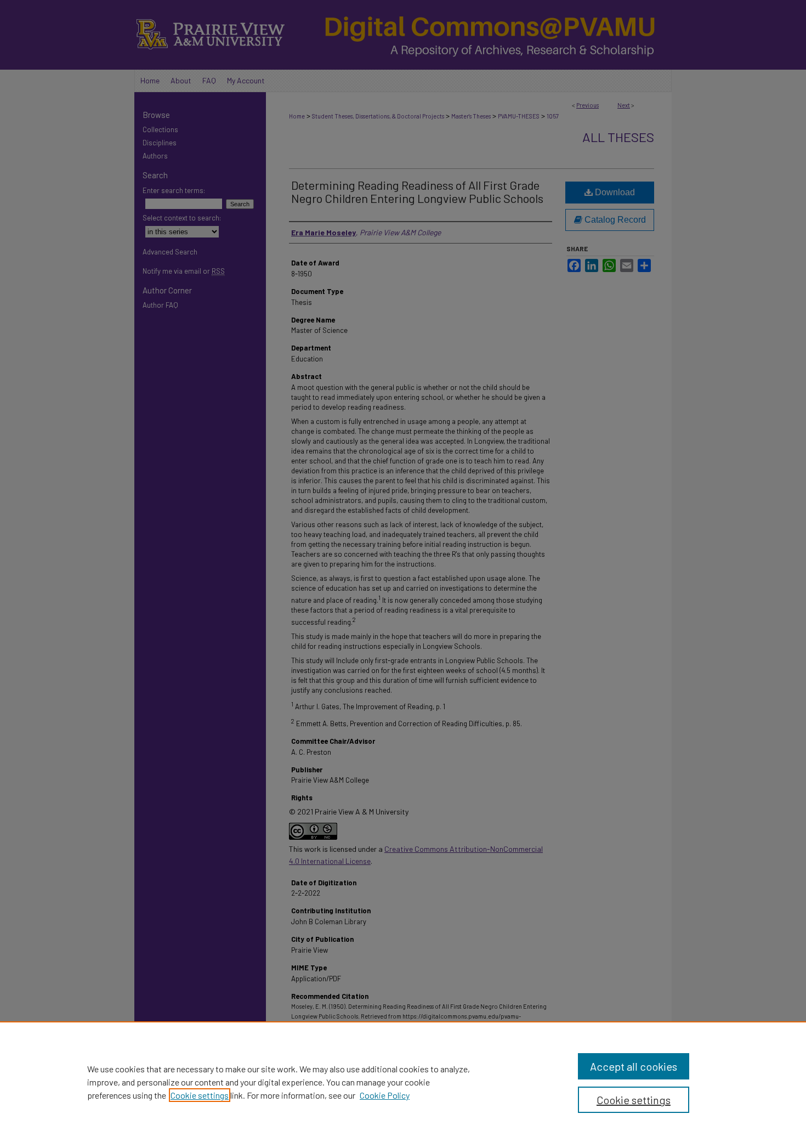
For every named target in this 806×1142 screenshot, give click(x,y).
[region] (403, 1081)
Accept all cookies (633, 1066)
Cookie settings (200, 1095)
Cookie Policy (385, 1095)
